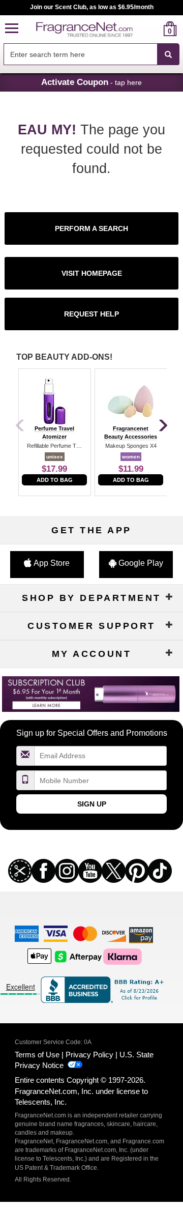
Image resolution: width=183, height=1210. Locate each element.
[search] (154, 29)
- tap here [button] (91, 82)
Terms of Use (37, 1054)
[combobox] (91, 54)
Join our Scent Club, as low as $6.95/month (92, 7)
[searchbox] (80, 54)
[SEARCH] (168, 54)
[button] (12, 28)
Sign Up (91, 804)
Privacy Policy (89, 1054)
